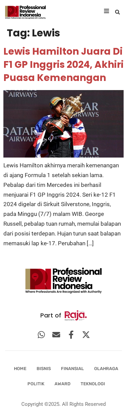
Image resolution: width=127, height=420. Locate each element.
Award (62, 383)
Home (20, 368)
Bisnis (44, 368)
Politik (35, 383)
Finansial (72, 368)
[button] (117, 12)
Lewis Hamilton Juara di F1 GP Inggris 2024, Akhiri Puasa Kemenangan (63, 64)
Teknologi (93, 383)
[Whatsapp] (41, 335)
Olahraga (106, 368)
